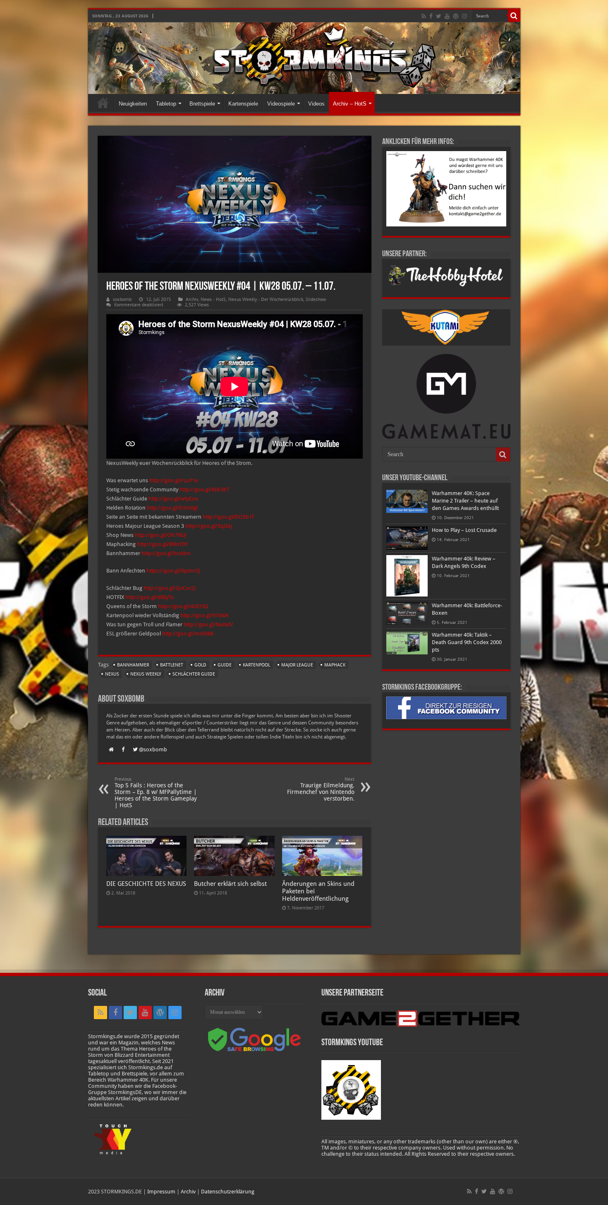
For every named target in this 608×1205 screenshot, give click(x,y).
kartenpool (256, 665)
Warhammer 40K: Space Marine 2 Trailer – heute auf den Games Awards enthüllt (465, 500)
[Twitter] (438, 16)
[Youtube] (447, 16)
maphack (334, 665)
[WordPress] (456, 16)
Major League (297, 665)
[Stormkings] (304, 58)
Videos (316, 104)
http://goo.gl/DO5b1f (228, 517)
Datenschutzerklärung (227, 1191)
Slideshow (316, 299)
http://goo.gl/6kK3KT (205, 489)
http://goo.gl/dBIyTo (149, 597)
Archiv (192, 299)
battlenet (171, 665)
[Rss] (424, 16)
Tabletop (166, 104)
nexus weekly (145, 674)
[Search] (514, 16)
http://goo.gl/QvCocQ (170, 588)
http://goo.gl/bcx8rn (166, 553)
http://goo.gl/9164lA (204, 615)
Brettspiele (202, 104)
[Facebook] (430, 16)
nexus (112, 674)
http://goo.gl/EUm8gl (172, 508)
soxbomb (122, 299)
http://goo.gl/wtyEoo (173, 498)
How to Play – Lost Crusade (464, 530)
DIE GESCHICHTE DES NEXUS (146, 884)
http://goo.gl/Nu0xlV (208, 624)
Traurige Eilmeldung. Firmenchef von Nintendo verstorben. (320, 789)
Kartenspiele (243, 104)
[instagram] (464, 16)
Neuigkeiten (133, 104)
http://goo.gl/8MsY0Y (162, 544)
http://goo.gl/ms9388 (187, 633)
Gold (200, 665)
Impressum (161, 1191)
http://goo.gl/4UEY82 (183, 606)
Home (103, 102)
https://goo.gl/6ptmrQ (173, 571)
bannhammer (133, 665)
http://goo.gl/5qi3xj (208, 526)
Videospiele (281, 104)
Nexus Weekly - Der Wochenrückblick (265, 299)
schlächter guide (193, 674)
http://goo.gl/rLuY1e (173, 480)
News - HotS (213, 299)
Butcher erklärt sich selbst (230, 884)
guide (225, 665)
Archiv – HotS (349, 104)
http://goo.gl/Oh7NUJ (161, 535)
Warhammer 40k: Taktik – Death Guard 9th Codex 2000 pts (467, 642)
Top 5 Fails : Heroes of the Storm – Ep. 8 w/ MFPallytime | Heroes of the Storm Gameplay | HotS (156, 792)
